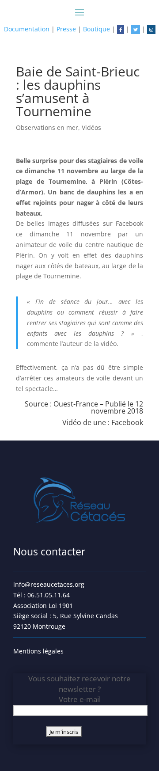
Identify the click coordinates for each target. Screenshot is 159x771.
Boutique (96, 29)
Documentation (26, 29)
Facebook (127, 422)
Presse (66, 29)
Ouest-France (75, 404)
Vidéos (91, 127)
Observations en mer (47, 127)
